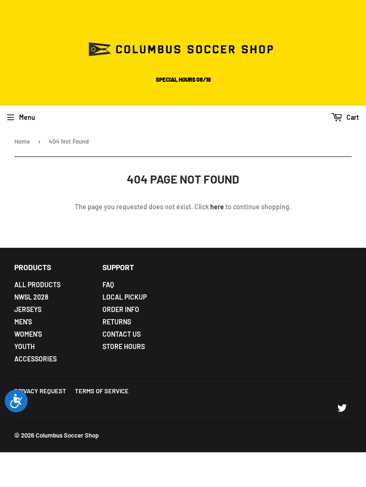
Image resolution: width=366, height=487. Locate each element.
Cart (352, 117)
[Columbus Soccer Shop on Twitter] (342, 409)
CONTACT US (121, 334)
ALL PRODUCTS (37, 285)
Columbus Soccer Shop (67, 435)
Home (22, 141)
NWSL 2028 (31, 297)
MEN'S (23, 322)
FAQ (108, 285)
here (217, 207)
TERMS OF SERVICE (102, 391)
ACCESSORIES (35, 359)
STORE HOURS (123, 346)
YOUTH (24, 346)
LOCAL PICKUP (124, 297)
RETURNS (116, 322)
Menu (27, 117)
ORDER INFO (120, 309)
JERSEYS (27, 309)
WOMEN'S (28, 334)
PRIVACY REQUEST (40, 391)
